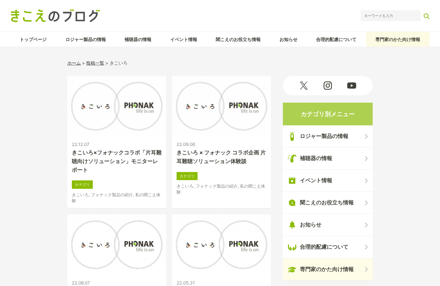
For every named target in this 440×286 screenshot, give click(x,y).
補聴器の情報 (138, 39)
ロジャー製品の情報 (86, 39)
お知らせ (289, 39)
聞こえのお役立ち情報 (238, 39)
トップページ (33, 39)
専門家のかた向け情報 (397, 39)
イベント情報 (183, 39)
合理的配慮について (336, 39)
